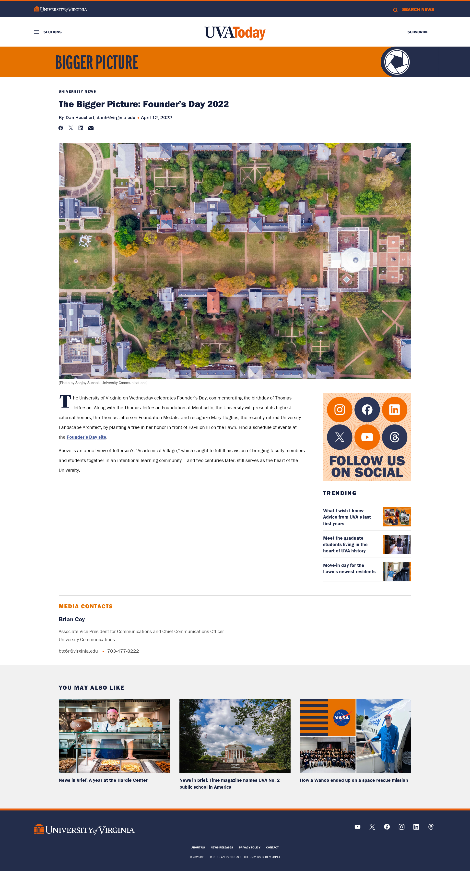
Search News (418, 9)
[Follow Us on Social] (367, 437)
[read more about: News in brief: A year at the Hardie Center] (114, 736)
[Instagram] (402, 828)
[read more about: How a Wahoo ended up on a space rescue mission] (355, 736)
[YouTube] (357, 828)
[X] (372, 828)
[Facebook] (387, 828)
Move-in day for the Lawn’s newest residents (349, 568)
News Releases (222, 847)
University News (77, 91)
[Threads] (431, 828)
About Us (198, 847)
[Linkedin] (416, 828)
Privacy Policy (249, 847)
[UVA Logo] (84, 829)
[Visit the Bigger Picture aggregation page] (105, 68)
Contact (272, 847)
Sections (53, 31)
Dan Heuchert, (80, 117)
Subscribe (418, 31)
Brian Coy (72, 619)
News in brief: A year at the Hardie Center (103, 780)
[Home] (235, 33)
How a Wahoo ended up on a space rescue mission (354, 780)
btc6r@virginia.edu (78, 651)
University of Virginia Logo (60, 9)
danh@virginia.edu (116, 117)
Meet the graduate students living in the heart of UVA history (345, 544)
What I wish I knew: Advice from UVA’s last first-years (347, 516)
